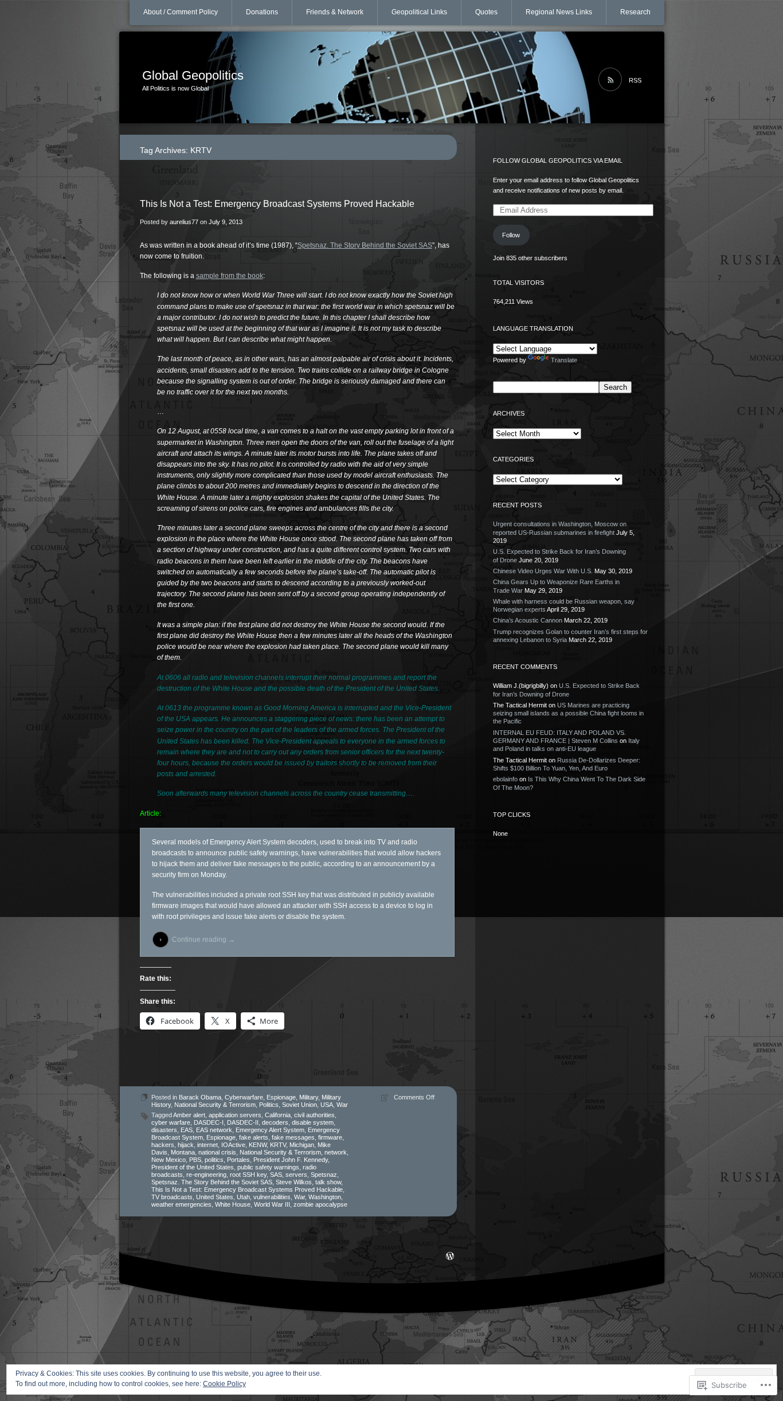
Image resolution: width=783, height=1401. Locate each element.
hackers (162, 1144)
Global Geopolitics (193, 75)
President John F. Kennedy (290, 1159)
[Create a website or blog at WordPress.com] (450, 1257)
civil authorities (314, 1115)
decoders (275, 1122)
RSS (635, 80)
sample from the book (229, 276)
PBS (195, 1159)
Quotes (486, 12)
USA (326, 1104)
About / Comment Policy (180, 12)
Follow (511, 235)
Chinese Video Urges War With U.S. (543, 571)
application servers (235, 1115)
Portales (238, 1159)
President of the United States (192, 1167)
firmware (330, 1137)
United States (214, 1196)
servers (296, 1174)
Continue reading (203, 940)
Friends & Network (334, 12)
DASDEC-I (209, 1122)
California (278, 1115)
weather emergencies (181, 1204)
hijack (186, 1144)
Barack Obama (200, 1097)
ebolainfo (505, 779)
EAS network (214, 1129)
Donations (262, 12)
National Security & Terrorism (215, 1104)
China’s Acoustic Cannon (527, 620)
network (335, 1152)
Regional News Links (559, 12)
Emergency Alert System (270, 1129)
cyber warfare (170, 1122)
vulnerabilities (272, 1196)
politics (214, 1159)
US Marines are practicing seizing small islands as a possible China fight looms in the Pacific (568, 713)
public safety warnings (268, 1167)
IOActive (233, 1144)
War (342, 1104)
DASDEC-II (243, 1122)
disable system (313, 1122)
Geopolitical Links (419, 12)
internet (207, 1144)
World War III (272, 1204)
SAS (276, 1174)
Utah (243, 1196)
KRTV (278, 1144)
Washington (324, 1196)
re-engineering (206, 1174)
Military (308, 1097)
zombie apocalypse (320, 1204)
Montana (183, 1152)
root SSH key (248, 1174)
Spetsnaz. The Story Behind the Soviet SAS (364, 245)
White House (232, 1204)
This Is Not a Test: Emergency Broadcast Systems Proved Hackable (277, 204)
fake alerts (253, 1137)
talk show (328, 1182)
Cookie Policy (224, 1384)
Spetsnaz (324, 1174)
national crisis (217, 1152)
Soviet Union (299, 1104)
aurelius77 (184, 221)
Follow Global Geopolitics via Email (558, 160)
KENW (258, 1144)
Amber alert (189, 1115)
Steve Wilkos (294, 1182)
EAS (187, 1129)
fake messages (293, 1137)
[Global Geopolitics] (391, 78)
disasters (164, 1129)
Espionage (281, 1097)
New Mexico (168, 1159)
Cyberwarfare (244, 1097)
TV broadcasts (172, 1196)
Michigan (301, 1144)
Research (635, 12)
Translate (564, 360)
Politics (269, 1104)
